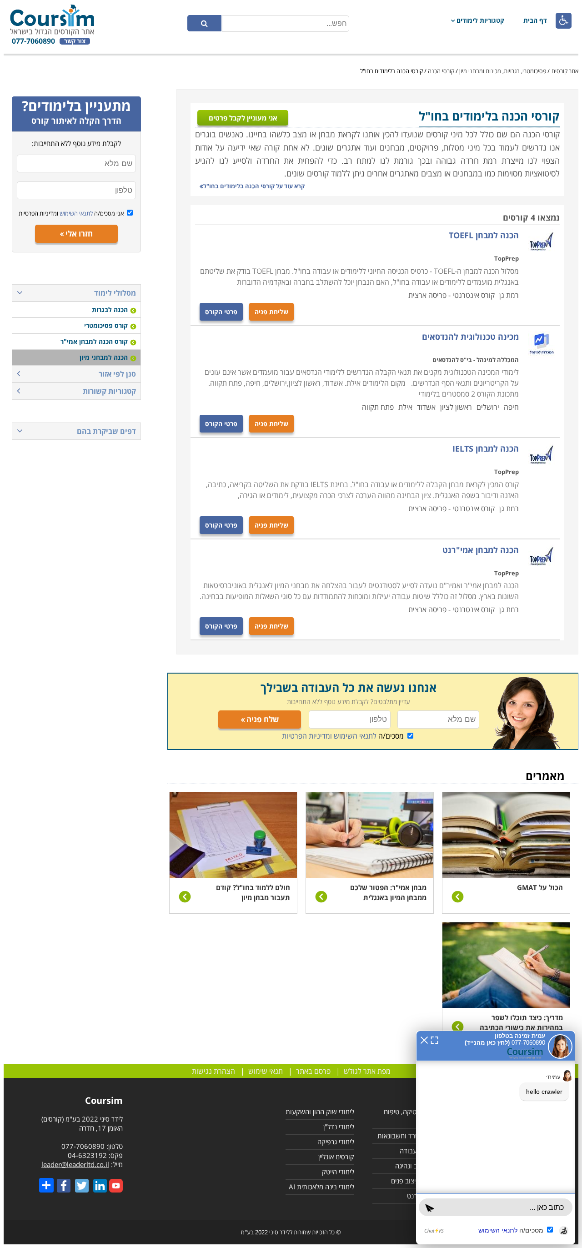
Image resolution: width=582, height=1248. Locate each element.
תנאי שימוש (265, 1071)
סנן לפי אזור (117, 374)
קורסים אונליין (336, 1156)
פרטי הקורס (221, 311)
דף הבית (535, 20)
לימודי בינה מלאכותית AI (321, 1186)
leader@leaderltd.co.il (75, 1164)
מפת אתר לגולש (367, 1071)
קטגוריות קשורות (109, 391)
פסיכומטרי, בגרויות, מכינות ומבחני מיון (502, 71)
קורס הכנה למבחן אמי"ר (94, 341)
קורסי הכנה (441, 71)
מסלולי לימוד (115, 293)
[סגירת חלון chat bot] (424, 1039)
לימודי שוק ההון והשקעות (320, 1111)
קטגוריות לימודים (480, 20)
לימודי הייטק (338, 1171)
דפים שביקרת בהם (106, 431)
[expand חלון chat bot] (434, 1039)
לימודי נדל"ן (338, 1126)
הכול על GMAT (540, 887)
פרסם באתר (313, 1071)
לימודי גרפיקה (335, 1141)
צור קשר (74, 41)
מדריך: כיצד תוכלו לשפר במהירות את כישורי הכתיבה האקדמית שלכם (521, 1027)
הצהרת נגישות (213, 1071)
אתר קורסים (565, 71)
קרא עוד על (254, 186)
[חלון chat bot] (495, 1137)
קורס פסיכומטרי (106, 325)
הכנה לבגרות (110, 309)
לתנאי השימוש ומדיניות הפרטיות (329, 736)
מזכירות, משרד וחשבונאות (412, 1135)
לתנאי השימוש (75, 213)
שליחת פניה (271, 311)
